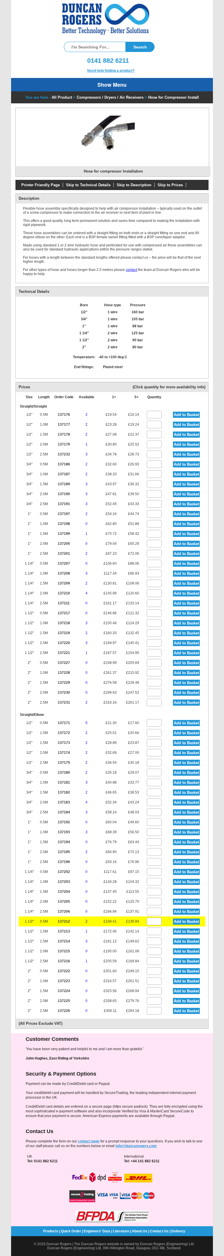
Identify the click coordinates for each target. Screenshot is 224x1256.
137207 (64, 563)
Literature (121, 1231)
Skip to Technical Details (88, 185)
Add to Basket (186, 415)
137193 (64, 832)
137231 (64, 702)
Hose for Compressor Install (173, 97)
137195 (64, 852)
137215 (64, 951)
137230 (64, 692)
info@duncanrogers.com (136, 1146)
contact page (88, 1141)
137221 (64, 653)
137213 (64, 931)
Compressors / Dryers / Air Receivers (110, 97)
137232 (64, 454)
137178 (64, 434)
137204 (64, 892)
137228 (64, 673)
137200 (64, 544)
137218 (64, 623)
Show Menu (112, 84)
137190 (64, 494)
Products (50, 1231)
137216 (64, 961)
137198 (64, 524)
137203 (64, 882)
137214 (64, 941)
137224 (64, 991)
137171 (64, 723)
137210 (64, 593)
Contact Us (159, 1231)
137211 (64, 603)
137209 (64, 583)
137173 (64, 743)
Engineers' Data (97, 1231)
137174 (64, 753)
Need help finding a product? (110, 71)
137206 (64, 911)
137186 (64, 464)
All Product (62, 97)
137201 (64, 554)
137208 (64, 573)
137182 (64, 792)
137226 (64, 1011)
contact (131, 270)
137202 (64, 872)
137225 (64, 1001)
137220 (64, 643)
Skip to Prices (170, 185)
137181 (64, 782)
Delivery (178, 1231)
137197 (64, 514)
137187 (64, 474)
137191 (64, 504)
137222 (64, 971)
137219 (64, 633)
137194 (64, 842)
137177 (64, 424)
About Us (139, 1231)
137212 (64, 921)
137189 (64, 484)
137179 (64, 444)
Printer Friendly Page (40, 185)
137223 (64, 981)
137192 (64, 822)
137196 (64, 862)
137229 (64, 683)
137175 (64, 763)
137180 (64, 772)
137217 (64, 613)
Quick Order (71, 1231)
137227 (64, 663)
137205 (64, 902)
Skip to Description (134, 185)
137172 (64, 733)
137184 (64, 812)
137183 (64, 802)
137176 (64, 415)
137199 (64, 534)
